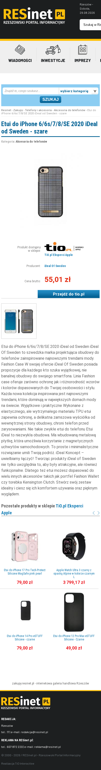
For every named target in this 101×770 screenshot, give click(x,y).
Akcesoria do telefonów (69, 110)
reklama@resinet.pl (47, 746)
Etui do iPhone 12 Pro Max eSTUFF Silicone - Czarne (74, 637)
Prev (93, 513)
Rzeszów (82, 683)
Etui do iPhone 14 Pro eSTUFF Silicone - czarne (25, 637)
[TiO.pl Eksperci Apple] (64, 250)
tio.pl (79, 294)
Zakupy (18, 110)
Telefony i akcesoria (38, 110)
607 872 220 (15, 746)
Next (98, 513)
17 (8, 732)
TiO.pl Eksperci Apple (58, 255)
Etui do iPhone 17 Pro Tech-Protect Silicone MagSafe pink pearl (24, 571)
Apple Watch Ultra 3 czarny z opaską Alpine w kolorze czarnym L (74, 573)
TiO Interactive (24, 763)
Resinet (6, 110)
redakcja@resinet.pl (34, 732)
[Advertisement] (50, 670)
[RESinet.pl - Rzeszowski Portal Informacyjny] (34, 23)
